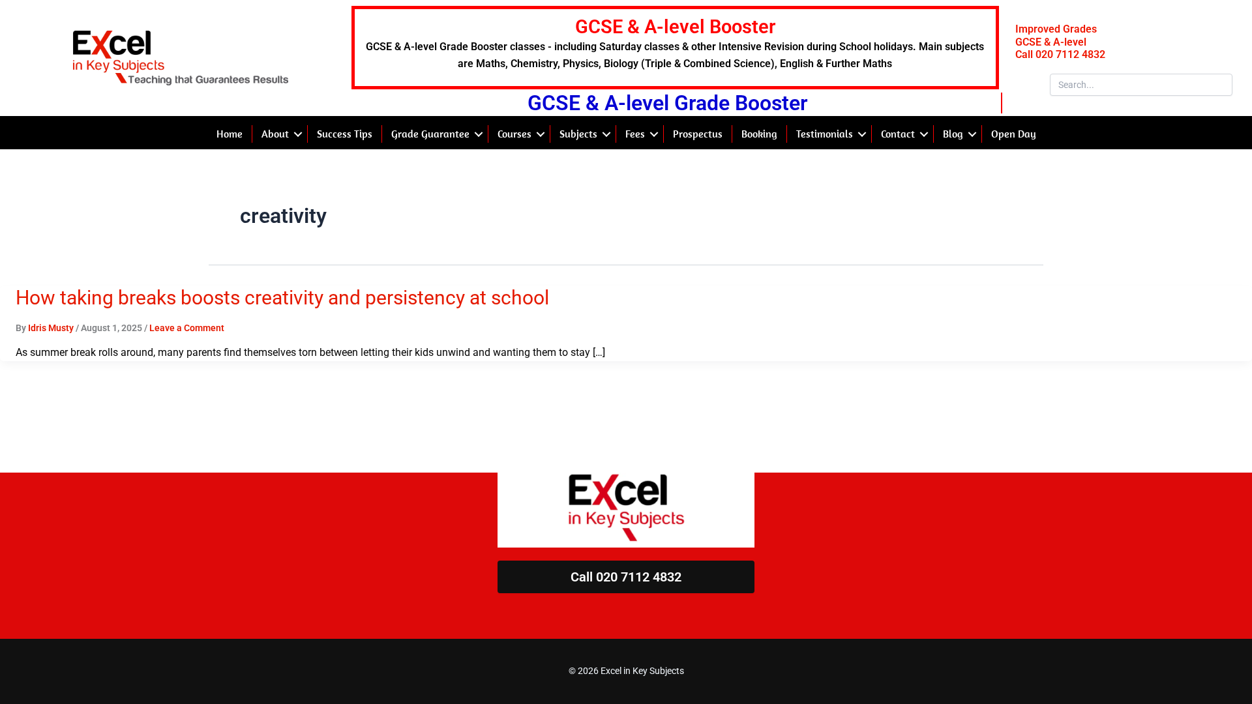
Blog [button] (953, 133)
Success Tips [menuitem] (344, 133)
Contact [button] (898, 133)
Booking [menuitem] (759, 133)
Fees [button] (635, 133)
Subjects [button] (578, 133)
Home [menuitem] (229, 133)
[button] (298, 133)
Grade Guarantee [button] (430, 133)
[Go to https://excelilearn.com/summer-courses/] (675, 47)
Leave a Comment (186, 328)
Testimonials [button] (824, 133)
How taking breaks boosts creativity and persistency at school (282, 297)
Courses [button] (514, 133)
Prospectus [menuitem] (698, 133)
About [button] (275, 133)
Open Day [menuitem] (1013, 133)
